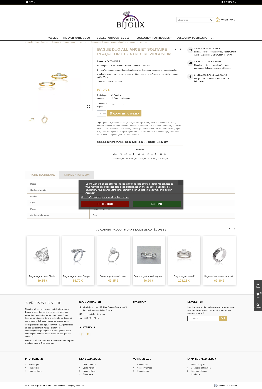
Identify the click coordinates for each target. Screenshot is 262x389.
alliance (116, 126)
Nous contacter (35, 371)
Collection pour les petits (194, 38)
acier (153, 122)
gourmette (143, 128)
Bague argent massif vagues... (149, 276)
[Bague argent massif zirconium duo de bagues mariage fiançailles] (184, 254)
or (134, 122)
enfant (137, 131)
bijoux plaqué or (110, 134)
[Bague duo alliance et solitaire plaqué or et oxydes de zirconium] (32, 119)
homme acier (168, 128)
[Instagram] (88, 334)
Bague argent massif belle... (43, 276)
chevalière (134, 126)
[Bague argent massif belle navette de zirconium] (43, 254)
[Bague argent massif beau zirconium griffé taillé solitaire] (113, 254)
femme (134, 128)
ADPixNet (80, 385)
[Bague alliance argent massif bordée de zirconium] (219, 254)
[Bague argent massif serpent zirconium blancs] (78, 254)
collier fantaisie (155, 128)
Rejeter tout (105, 203)
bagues (115, 122)
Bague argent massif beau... (113, 276)
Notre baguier (34, 364)
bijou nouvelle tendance (107, 128)
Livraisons (195, 374)
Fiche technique (42, 174)
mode (129, 122)
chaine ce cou (137, 134)
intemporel (166, 126)
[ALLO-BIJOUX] (131, 20)
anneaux (124, 126)
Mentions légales (198, 364)
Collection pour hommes (153, 38)
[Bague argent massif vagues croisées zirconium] (149, 254)
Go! (223, 318)
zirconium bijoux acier (111, 131)
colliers (123, 122)
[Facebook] (81, 334)
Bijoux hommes (89, 368)
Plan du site (33, 368)
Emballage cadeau (101, 96)
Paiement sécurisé (198, 371)
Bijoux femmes (89, 364)
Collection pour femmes (113, 38)
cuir (157, 122)
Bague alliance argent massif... (219, 276)
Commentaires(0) (77, 174)
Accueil (53, 38)
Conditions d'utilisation (200, 368)
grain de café (123, 134)
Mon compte (142, 364)
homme (100, 126)
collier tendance (148, 131)
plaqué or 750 (146, 126)
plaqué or (107, 122)
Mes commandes (144, 368)
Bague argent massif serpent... (78, 276)
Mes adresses (142, 371)
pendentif (157, 126)
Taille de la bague (102, 105)
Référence (101, 61)
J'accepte (157, 203)
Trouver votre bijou (76, 38)
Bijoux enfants (89, 371)
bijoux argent (127, 131)
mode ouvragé (162, 131)
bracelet (108, 126)
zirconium (176, 126)
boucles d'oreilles (167, 122)
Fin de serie (87, 374)
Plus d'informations (91, 197)
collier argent (124, 128)
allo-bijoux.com (142, 122)
